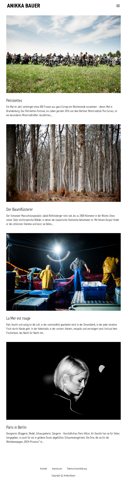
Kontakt (43, 468)
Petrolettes (14, 100)
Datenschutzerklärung (77, 468)
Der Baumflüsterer (19, 209)
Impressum (57, 468)
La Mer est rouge (18, 318)
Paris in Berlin (16, 427)
